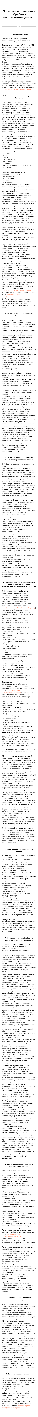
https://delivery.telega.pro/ (25, 89)
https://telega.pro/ (8, 89)
